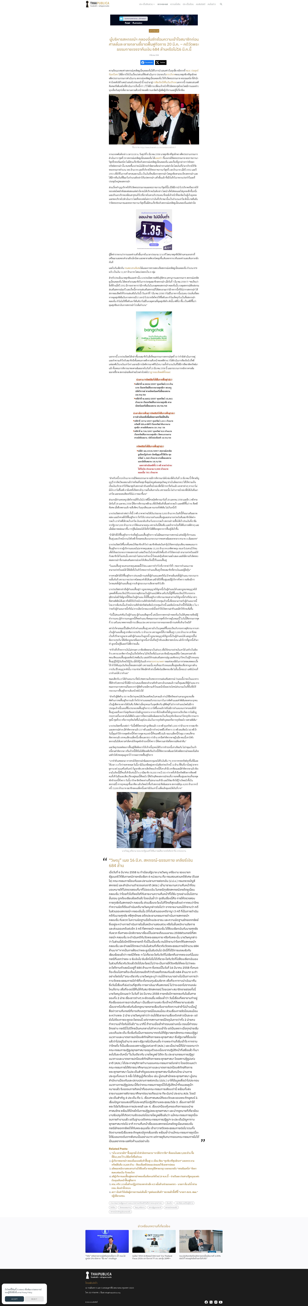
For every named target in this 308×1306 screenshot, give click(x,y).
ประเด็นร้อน (188, 4)
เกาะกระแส (162, 4)
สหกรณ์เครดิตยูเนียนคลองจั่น (120, 1212)
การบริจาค (170, 74)
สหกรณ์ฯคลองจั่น (171, 1207)
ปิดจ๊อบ (112, 1207)
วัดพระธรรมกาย (125, 1207)
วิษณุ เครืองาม (140, 1207)
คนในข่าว (212, 4)
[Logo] (98, 4)
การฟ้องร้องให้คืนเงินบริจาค (164, 82)
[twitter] (211, 1302)
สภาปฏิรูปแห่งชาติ (155, 1207)
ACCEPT (14, 1299)
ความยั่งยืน (175, 4)
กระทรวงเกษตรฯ (157, 661)
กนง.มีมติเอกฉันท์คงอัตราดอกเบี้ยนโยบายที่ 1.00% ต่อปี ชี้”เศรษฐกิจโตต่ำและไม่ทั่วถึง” (200, 1257)
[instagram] (216, 1302)
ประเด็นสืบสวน (146, 4)
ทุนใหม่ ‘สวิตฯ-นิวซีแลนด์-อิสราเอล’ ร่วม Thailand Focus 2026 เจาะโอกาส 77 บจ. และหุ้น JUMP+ (152, 1257)
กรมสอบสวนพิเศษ (132, 268)
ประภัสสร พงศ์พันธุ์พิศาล (184, 1203)
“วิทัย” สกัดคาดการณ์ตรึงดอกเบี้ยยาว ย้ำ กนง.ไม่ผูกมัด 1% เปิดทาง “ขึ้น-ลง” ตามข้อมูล (105, 1257)
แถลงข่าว (159, 158)
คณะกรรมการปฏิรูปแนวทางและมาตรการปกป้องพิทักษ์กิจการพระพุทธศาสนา (136, 1203)
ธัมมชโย (169, 1203)
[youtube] (221, 1302)
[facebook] (206, 1302)
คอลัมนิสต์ (200, 4)
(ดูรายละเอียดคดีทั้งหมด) (160, 372)
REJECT (34, 1299)
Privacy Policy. (27, 1292)
